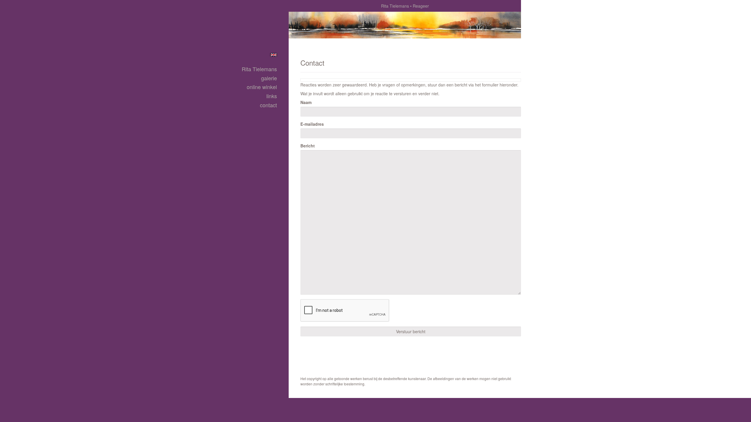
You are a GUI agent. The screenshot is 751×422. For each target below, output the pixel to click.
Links (271, 96)
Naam (306, 102)
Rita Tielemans (395, 6)
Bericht (307, 146)
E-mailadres (312, 124)
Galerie (269, 78)
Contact (268, 105)
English (273, 55)
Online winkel (262, 87)
